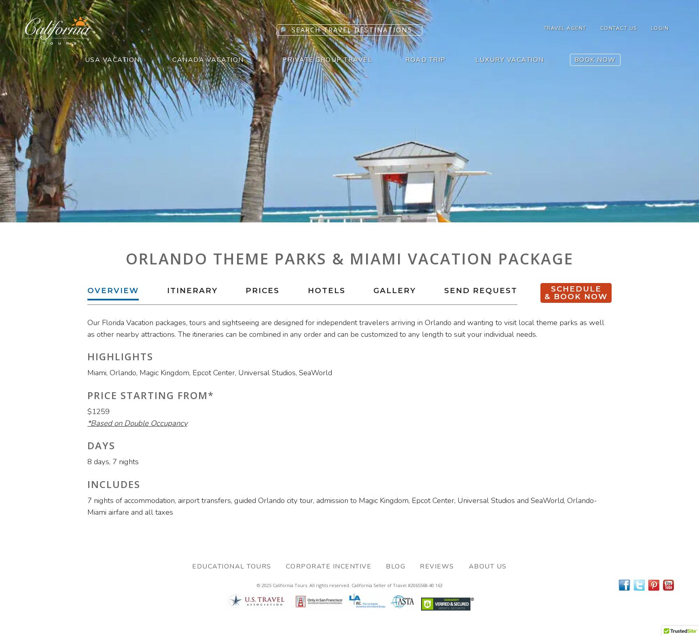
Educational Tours (231, 566)
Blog (395, 566)
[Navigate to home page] (58, 42)
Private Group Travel (327, 59)
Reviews (437, 566)
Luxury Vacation (509, 59)
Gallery (394, 290)
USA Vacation (112, 59)
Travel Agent (565, 28)
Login (660, 28)
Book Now (595, 59)
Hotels (326, 290)
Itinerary (192, 290)
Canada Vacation (208, 59)
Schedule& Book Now (576, 292)
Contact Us (618, 28)
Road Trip (425, 59)
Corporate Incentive (329, 566)
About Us (488, 566)
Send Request (480, 290)
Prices (263, 290)
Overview (113, 290)
